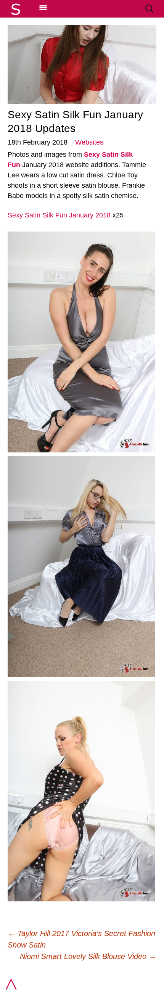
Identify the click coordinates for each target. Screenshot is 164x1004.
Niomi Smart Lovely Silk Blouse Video (88, 956)
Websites (89, 142)
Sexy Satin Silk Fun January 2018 (59, 215)
